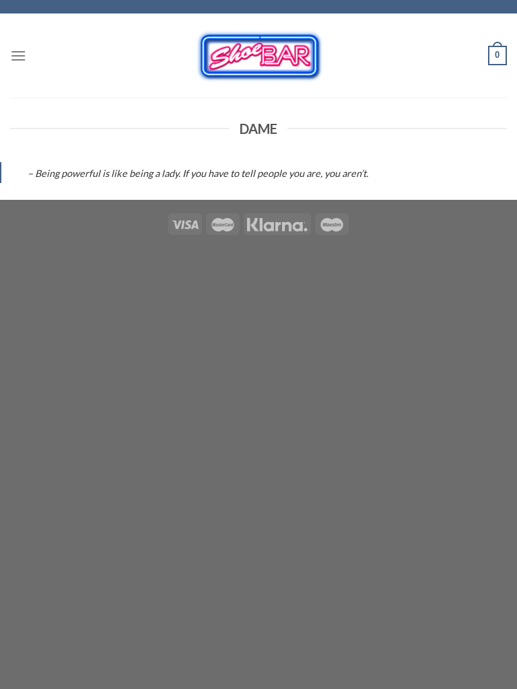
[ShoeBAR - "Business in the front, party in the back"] (259, 55)
